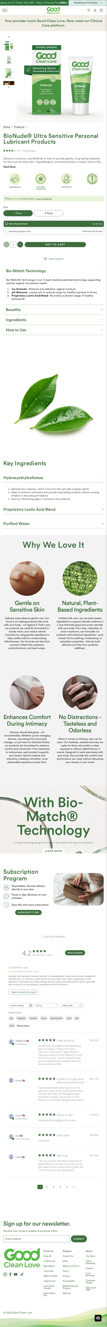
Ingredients (16, 319)
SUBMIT (78, 1239)
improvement (56, 1018)
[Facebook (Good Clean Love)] (10, 1274)
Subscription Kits (49, 1294)
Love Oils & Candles (48, 1287)
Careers (89, 1268)
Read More (9, 166)
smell (68, 1018)
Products (19, 127)
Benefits (13, 309)
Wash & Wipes (50, 1276)
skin (77, 1018)
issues (44, 1018)
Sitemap (66, 1293)
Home (6, 127)
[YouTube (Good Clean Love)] (15, 1274)
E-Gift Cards (49, 1261)
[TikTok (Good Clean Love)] (22, 1274)
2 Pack (49, 213)
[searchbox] (18, 1005)
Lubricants (48, 1271)
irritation (33, 1018)
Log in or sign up (44, 199)
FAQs (65, 1261)
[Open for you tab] (98, 1318)
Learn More (53, 851)
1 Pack (18, 213)
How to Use (16, 330)
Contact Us (68, 1256)
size (11, 1018)
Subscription (28, 912)
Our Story (90, 1256)
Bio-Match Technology (26, 270)
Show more (23, 1025)
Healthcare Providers (86, 2)
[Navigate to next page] (73, 1187)
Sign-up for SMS (91, 1288)
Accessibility (69, 1281)
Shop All (47, 1256)
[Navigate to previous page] (33, 1187)
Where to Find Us (71, 1266)
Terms (66, 1271)
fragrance (21, 1018)
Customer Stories (90, 1281)
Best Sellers (48, 1266)
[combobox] (47, 1005)
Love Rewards (90, 1274)
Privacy (66, 1276)
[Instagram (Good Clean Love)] (5, 1274)
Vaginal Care (49, 1281)
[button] (5, 10)
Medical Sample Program (70, 1287)
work (12, 1025)
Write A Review (75, 952)
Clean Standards (90, 1262)
